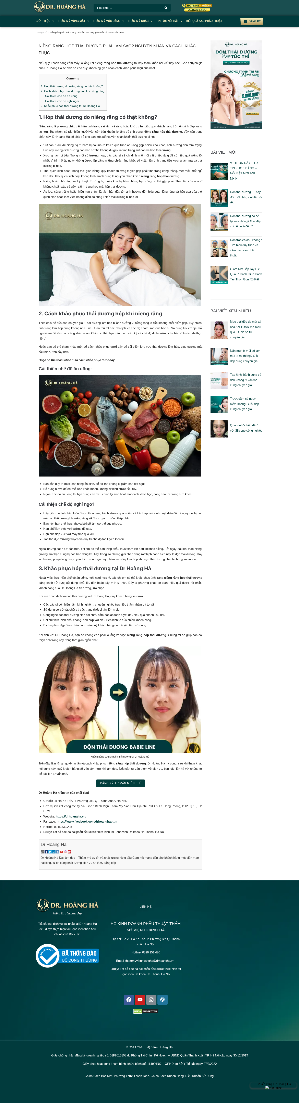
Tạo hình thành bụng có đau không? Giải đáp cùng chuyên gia (245, 380)
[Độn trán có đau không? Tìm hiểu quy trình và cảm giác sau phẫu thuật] (219, 256)
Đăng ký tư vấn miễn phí (120, 783)
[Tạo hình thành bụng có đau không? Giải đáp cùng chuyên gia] (219, 388)
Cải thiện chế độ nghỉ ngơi (62, 101)
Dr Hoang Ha (54, 844)
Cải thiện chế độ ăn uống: (61, 96)
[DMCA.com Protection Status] (145, 1012)
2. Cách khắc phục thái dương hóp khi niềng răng (73, 91)
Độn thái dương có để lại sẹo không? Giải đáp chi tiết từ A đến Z (245, 221)
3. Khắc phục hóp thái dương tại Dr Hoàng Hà (70, 105)
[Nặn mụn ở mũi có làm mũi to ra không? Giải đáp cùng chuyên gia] (219, 364)
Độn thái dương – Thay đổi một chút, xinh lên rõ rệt (246, 197)
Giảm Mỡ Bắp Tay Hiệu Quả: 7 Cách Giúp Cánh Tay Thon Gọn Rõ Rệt (246, 274)
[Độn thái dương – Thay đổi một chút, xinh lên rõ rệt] (219, 205)
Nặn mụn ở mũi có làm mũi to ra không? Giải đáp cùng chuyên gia (245, 356)
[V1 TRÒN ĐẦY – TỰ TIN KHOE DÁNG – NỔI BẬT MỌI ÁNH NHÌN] (219, 179)
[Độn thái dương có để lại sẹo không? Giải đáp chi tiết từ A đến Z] (219, 229)
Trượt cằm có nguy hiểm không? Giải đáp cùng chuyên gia (244, 404)
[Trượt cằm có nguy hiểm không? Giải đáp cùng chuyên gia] (219, 412)
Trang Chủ (42, 32)
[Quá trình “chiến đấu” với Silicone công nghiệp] (219, 436)
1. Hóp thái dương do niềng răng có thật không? (72, 86)
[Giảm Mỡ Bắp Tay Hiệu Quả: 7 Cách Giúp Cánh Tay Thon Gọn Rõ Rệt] (219, 282)
